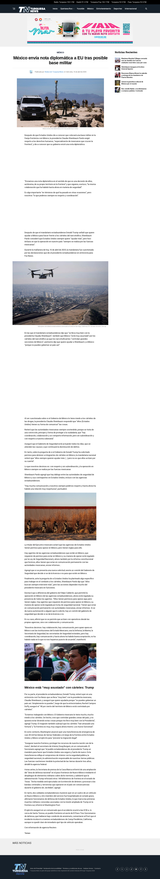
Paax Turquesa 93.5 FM (137, 2)
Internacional (131, 8)
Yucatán (80, 8)
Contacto (97, 868)
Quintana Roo (66, 8)
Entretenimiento (103, 8)
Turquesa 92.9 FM (118, 2)
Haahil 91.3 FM (82, 2)
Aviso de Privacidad (36, 868)
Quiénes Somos (88, 868)
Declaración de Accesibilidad (52, 868)
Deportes (118, 8)
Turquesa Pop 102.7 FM (99, 2)
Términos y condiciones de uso (72, 868)
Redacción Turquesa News (54, 72)
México (90, 8)
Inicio (55, 8)
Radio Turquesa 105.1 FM (64, 2)
